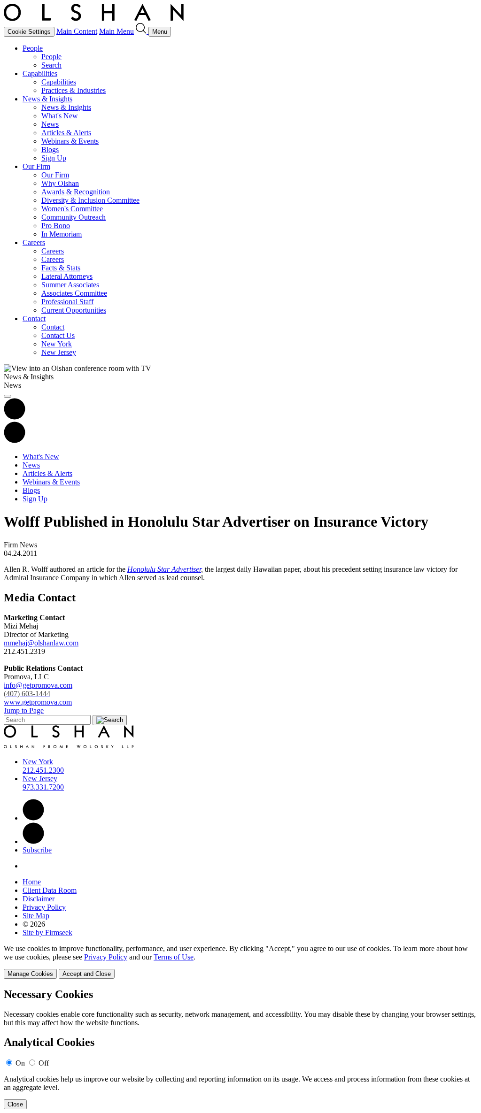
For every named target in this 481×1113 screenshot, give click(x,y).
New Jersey (58, 352)
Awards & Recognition (75, 192)
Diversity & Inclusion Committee (90, 200)
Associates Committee (74, 293)
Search (51, 65)
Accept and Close (86, 973)
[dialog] (240, 961)
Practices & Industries (73, 90)
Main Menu (116, 31)
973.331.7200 (43, 787)
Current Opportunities (73, 310)
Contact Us (58, 335)
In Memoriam (61, 234)
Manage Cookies (30, 973)
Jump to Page (24, 710)
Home (32, 882)
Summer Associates (70, 285)
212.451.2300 (43, 770)
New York (56, 344)
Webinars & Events (70, 141)
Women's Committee (72, 209)
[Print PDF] (14, 417)
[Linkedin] (33, 818)
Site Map (36, 916)
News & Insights (47, 99)
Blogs (50, 150)
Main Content (76, 31)
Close (15, 1104)
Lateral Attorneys (67, 276)
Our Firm (36, 166)
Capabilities (40, 73)
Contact (34, 318)
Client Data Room (50, 890)
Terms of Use (174, 957)
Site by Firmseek (47, 932)
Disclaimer (38, 899)
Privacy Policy (44, 907)
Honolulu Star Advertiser (164, 569)
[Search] (142, 31)
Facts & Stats (60, 268)
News (50, 124)
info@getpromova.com (38, 689)
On (20, 1063)
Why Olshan (60, 183)
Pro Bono (55, 226)
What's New (59, 116)
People (33, 48)
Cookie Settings (29, 31)
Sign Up (53, 158)
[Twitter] (33, 841)
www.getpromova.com (38, 702)
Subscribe (37, 850)
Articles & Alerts (66, 133)
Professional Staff (67, 302)
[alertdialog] (240, 1049)
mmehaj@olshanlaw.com (41, 643)
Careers (34, 242)
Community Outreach (73, 217)
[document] (240, 1049)
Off (44, 1063)
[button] (14, 441)
